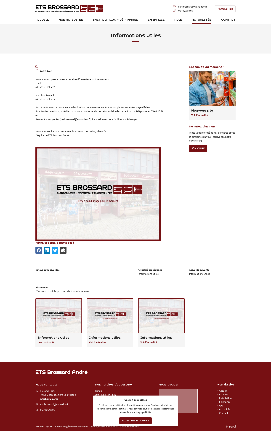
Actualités (201, 19)
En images (156, 19)
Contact (228, 19)
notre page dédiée (142, 412)
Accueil (42, 19)
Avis (178, 19)
